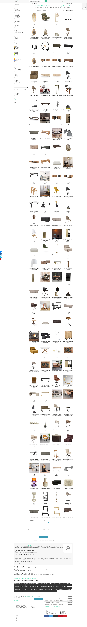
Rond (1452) (17, 93)
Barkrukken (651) (17, 21)
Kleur (15, 44)
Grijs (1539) (16, 52)
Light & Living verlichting (47, 583)
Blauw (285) (16, 60)
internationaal (24, 605)
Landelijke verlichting (17, 589)
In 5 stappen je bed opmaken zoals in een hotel (58, 602)
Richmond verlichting (23, 589)
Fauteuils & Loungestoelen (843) (20, 18)
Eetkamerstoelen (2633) (18, 8)
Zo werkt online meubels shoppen (51, 613)
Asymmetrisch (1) (17, 98)
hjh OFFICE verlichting (40, 583)
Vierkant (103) (17, 95)
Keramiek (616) (17, 33)
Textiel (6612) (17, 27)
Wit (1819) (16, 51)
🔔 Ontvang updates (43, 536)
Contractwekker (18, 606)
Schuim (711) (17, 31)
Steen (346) (16, 38)
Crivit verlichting (37, 586)
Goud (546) (16, 58)
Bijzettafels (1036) (17, 15)
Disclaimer (47, 610)
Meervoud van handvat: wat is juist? (58, 596)
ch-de (16, 616)
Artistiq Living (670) (18, 82)
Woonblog (47, 609)
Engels (16, 620)
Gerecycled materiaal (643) (19, 32)
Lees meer (84, 8)
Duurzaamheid (63, 608)
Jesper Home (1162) (18, 70)
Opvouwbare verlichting (66, 583)
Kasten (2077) (17, 9)
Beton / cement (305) (18, 42)
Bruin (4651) (17, 47)
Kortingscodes (63, 609)
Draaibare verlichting (61, 589)
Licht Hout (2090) (17, 49)
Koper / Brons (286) (18, 59)
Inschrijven (38, 598)
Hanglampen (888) (17, 16)
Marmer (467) (17, 37)
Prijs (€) (15, 86)
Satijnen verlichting (63, 586)
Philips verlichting (59, 583)
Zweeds (17, 615)
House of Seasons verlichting (24, 583)
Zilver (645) (16, 55)
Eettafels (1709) (17, 10)
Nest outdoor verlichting (25, 586)
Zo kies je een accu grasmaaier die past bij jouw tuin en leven (58, 604)
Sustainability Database (19, 607)
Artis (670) (16, 81)
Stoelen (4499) (17, 4)
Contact (62, 614)
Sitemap (47, 611)
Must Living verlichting (68, 589)
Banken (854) (17, 17)
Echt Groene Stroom (19, 603)
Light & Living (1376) (18, 69)
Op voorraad (17, 102)
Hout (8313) (16, 26)
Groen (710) (16, 54)
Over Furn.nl (47, 608)
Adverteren (62, 612)
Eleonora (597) (17, 83)
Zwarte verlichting (32, 586)
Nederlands (17, 610)
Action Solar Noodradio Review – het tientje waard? (58, 598)
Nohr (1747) (16, 68)
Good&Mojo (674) (17, 79)
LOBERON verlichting (51, 586)
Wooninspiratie (63, 613)
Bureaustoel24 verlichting (32, 583)
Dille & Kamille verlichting (54, 589)
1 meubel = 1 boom (64, 610)
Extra (15, 99)
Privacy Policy (48, 614)
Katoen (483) (17, 36)
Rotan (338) (16, 39)
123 (53, 522)
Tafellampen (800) (17, 20)
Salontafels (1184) (17, 14)
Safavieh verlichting (47, 589)
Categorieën (16, 3)
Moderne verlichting (53, 583)
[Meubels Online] (30, 3)
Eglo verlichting (36, 589)
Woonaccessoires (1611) (18, 11)
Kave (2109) (16, 67)
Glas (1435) (16, 30)
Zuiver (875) (16, 74)
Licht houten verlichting (30, 589)
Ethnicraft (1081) (17, 73)
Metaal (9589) (17, 25)
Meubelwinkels (48, 612)
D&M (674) (16, 77)
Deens (16, 622)
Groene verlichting (58, 586)
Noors (16, 614)
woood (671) (17, 80)
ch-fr (16, 617)
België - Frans (18, 612)
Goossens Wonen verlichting (44, 586)
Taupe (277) (16, 61)
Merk (15, 65)
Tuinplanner (63, 611)
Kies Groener (17, 604)
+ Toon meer (15, 22)
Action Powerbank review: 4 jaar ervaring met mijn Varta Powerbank (58, 600)
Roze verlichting (41, 589)
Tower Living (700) (17, 76)
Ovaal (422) (16, 94)
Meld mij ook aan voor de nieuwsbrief (30, 535)
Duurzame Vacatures (19, 605)
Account (68, 1)
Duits (16, 618)
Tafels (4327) (17, 5)
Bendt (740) (16, 75)
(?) (72, 10)
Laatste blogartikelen (48, 594)
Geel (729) (16, 53)
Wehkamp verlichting (17, 583)
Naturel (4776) (17, 46)
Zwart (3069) (17, 48)
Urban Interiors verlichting (17, 586)
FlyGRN (17, 602)
